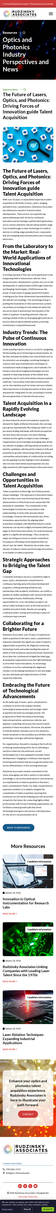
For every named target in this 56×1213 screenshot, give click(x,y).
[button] (18, 827)
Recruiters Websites (28, 1196)
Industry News (10, 89)
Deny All (27, 1209)
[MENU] (51, 13)
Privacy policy (7, 1209)
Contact (28, 1114)
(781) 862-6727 (13, 1169)
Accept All (47, 1209)
